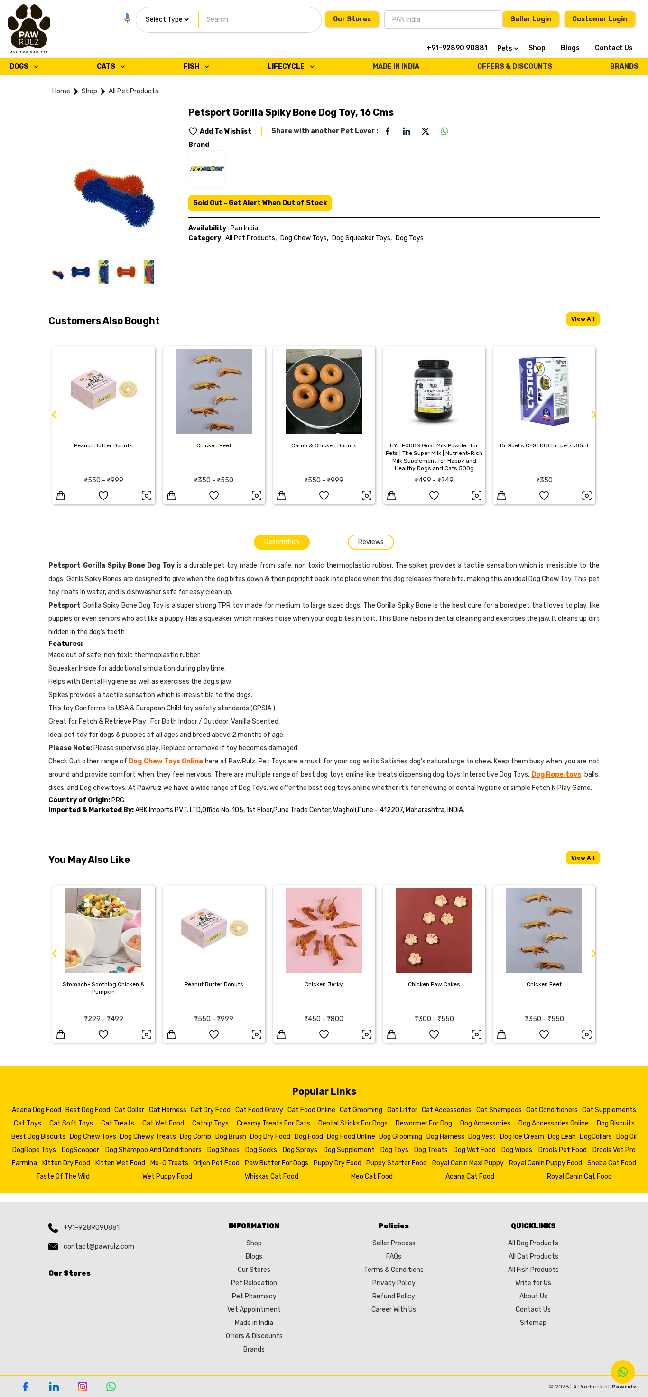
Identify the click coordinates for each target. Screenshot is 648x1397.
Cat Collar (129, 1110)
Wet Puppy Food (167, 1176)
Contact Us (614, 48)
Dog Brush (230, 1137)
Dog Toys (410, 238)
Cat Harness (167, 1110)
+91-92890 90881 (457, 48)
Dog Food (309, 1137)
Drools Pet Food (562, 1150)
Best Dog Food (87, 1110)
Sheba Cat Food (611, 1163)
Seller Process (394, 1243)
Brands (254, 1349)
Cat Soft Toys (71, 1123)
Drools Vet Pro (614, 1150)
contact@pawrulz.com (99, 1247)
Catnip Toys (210, 1123)
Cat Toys (27, 1123)
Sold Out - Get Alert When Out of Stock (260, 203)
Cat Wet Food (163, 1123)
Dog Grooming (400, 1137)
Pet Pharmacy (254, 1296)
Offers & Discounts (254, 1336)
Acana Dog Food (36, 1110)
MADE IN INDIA (396, 67)
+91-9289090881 (92, 1228)
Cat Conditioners (552, 1110)
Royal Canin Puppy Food (545, 1163)
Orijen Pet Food (216, 1163)
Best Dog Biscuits (38, 1137)
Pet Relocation (254, 1283)
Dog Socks (261, 1150)
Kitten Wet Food (120, 1163)
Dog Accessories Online (553, 1123)
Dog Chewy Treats (148, 1137)
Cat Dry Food (211, 1110)
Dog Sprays (300, 1150)
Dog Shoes (223, 1150)
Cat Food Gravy (259, 1110)
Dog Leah (562, 1137)
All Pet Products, (251, 238)
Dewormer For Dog (424, 1123)
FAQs (393, 1256)
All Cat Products (533, 1256)
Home (61, 91)
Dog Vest (482, 1137)
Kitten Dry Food (66, 1163)
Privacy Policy (394, 1283)
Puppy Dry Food (337, 1163)
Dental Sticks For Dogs (353, 1123)
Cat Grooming (361, 1110)
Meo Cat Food (372, 1176)
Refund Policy (393, 1296)
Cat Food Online (311, 1110)
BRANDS (624, 67)
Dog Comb (195, 1137)
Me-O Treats (169, 1163)
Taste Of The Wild (63, 1176)
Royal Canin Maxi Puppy (468, 1163)
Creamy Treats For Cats (273, 1123)
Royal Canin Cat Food (579, 1176)
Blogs (570, 48)
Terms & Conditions (394, 1270)
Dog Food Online (351, 1137)
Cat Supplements (609, 1110)
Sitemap (533, 1323)
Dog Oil (626, 1137)
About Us (533, 1296)
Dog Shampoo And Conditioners (153, 1150)
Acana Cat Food (469, 1176)
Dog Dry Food (270, 1137)
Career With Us (393, 1310)
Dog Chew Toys (93, 1137)
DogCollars (596, 1137)
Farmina (24, 1163)
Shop (537, 48)
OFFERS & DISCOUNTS (514, 67)
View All (583, 319)
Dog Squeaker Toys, (362, 238)
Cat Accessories (447, 1110)
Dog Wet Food (475, 1150)
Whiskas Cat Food (271, 1176)
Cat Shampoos (499, 1110)
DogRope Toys (34, 1150)
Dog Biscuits (616, 1123)
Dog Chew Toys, (304, 238)
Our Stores (352, 19)
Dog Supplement (349, 1150)
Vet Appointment (254, 1310)
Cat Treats (117, 1123)
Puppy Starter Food (396, 1163)
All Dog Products (533, 1243)
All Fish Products (533, 1270)
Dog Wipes (516, 1150)
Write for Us (533, 1283)
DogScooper (80, 1150)
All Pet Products (133, 91)
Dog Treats (431, 1150)
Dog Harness (445, 1137)
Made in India (254, 1323)
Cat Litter (402, 1110)
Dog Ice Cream (522, 1137)
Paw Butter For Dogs (276, 1163)
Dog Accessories (485, 1123)
